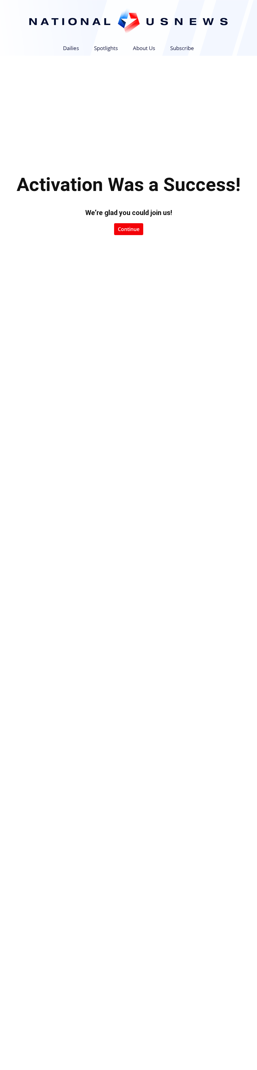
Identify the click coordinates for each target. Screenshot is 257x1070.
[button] (236, 48)
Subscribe (182, 48)
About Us (144, 48)
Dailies (71, 48)
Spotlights (106, 48)
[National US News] (128, 20)
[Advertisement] (128, 103)
